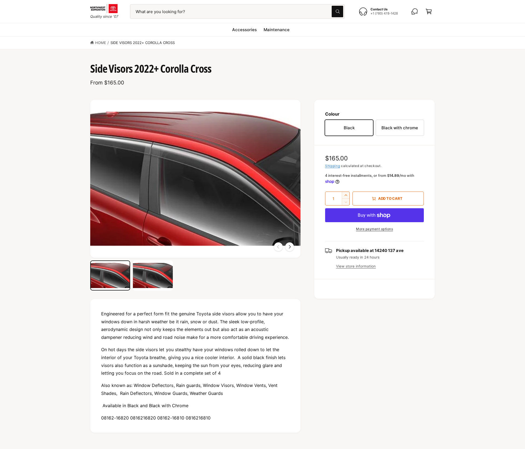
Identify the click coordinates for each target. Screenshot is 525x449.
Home (100, 42)
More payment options (374, 229)
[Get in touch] (414, 11)
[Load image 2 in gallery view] (153, 275)
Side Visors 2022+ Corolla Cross (142, 42)
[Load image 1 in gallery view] (110, 275)
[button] (429, 11)
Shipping (332, 166)
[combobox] (237, 11)
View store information (356, 266)
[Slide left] (278, 246)
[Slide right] (289, 246)
